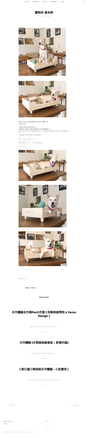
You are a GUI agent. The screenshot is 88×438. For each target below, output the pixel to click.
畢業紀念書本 (13, 405)
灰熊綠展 (52, 337)
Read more (44, 331)
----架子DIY (31, 364)
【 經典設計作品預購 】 (35, 1)
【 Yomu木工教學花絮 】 (46, 307)
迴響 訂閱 (47, 427)
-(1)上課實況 (39, 307)
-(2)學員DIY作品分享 (46, 364)
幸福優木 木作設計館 (47, 16)
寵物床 (22, 278)
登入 (45, 424)
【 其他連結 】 (62, 1)
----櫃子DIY (35, 364)
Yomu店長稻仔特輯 (74, 405)
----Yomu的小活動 (37, 337)
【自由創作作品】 (44, 1)
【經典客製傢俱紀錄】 (53, 1)
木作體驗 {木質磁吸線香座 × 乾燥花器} (44, 343)
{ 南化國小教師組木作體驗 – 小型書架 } (44, 369)
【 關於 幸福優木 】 (27, 1)
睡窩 (25, 278)
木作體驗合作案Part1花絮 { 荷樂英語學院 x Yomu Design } (44, 314)
